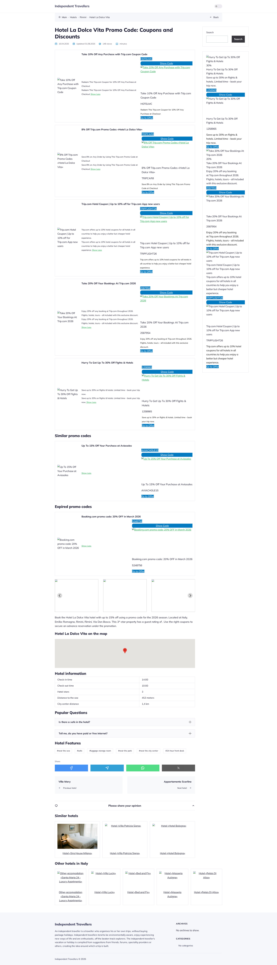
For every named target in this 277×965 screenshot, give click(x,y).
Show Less (95, 94)
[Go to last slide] (59, 595)
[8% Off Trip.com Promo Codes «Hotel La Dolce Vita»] (167, 151)
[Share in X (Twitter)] (178, 768)
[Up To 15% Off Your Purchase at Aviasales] (166, 468)
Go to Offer (147, 117)
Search (210, 32)
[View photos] (76, 595)
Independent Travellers (72, 6)
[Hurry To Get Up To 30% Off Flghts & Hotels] (167, 384)
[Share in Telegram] (107, 768)
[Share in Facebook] (71, 768)
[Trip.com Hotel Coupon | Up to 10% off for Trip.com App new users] (166, 226)
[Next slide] (190, 595)
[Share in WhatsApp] (142, 768)
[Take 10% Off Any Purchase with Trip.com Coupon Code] (166, 76)
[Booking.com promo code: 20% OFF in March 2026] (162, 541)
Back (216, 17)
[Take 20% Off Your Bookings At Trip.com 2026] (166, 306)
